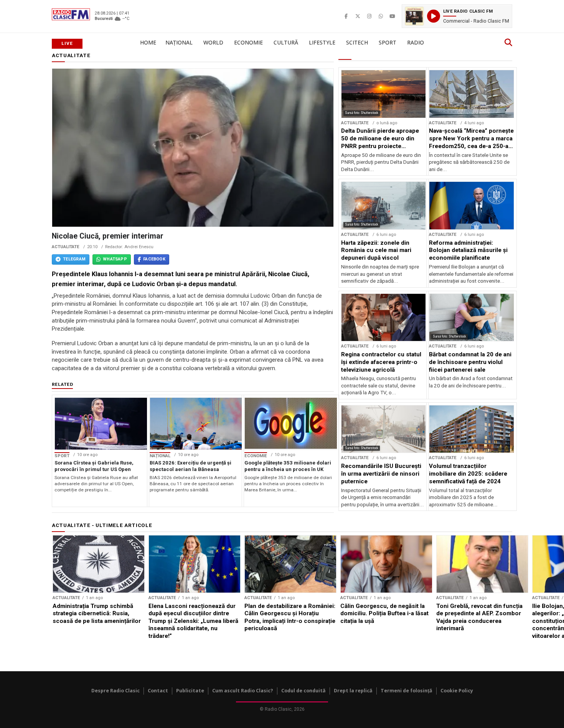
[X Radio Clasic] (357, 16)
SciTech (357, 42)
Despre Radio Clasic (115, 690)
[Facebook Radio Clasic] (346, 16)
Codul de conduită (303, 690)
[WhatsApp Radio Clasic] (380, 16)
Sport (387, 42)
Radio (415, 42)
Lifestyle (322, 42)
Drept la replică (353, 690)
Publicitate (190, 690)
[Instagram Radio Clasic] (369, 16)
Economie (248, 42)
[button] (457, 16)
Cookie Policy (456, 690)
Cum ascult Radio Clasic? (242, 690)
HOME (148, 42)
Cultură (286, 42)
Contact (158, 690)
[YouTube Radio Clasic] (392, 16)
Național (179, 42)
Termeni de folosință (406, 690)
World (213, 42)
